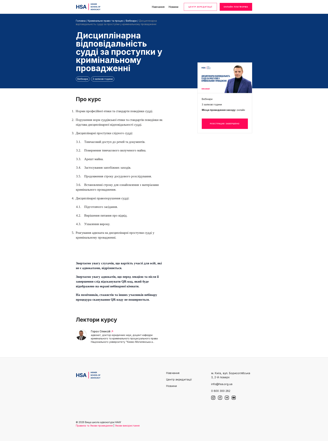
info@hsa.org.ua (221, 384)
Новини (173, 7)
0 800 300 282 (220, 391)
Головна (81, 20)
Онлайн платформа (236, 7)
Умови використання (127, 425)
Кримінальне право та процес (106, 20)
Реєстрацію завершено (225, 123)
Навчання (158, 7)
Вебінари (131, 20)
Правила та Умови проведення (94, 425)
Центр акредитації (200, 7)
